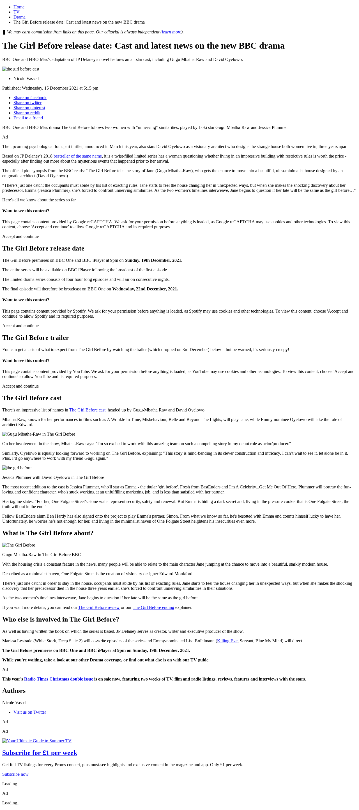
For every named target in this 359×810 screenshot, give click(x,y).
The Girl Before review (99, 607)
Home (18, 6)
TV (16, 12)
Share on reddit (26, 112)
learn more (171, 31)
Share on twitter (27, 102)
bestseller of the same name (78, 156)
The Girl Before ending (153, 607)
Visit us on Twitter (29, 712)
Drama (19, 17)
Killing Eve (227, 640)
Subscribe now (15, 774)
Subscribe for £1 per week (39, 752)
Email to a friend (28, 117)
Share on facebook (30, 97)
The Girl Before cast (87, 410)
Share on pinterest (29, 107)
